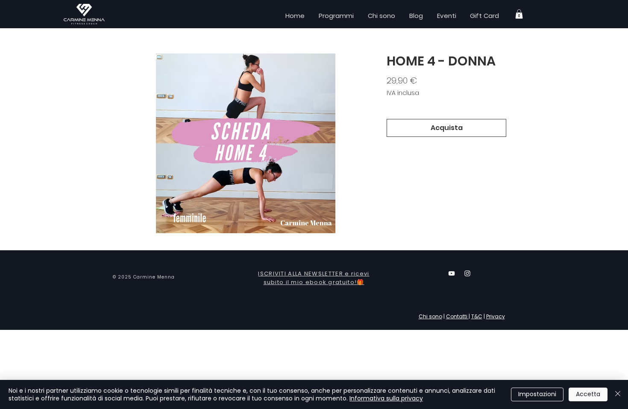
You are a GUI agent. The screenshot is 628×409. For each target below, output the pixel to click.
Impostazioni (537, 394)
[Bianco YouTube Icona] (451, 273)
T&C (476, 316)
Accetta (588, 394)
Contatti (457, 316)
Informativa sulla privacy (386, 398)
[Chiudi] (618, 394)
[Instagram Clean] (467, 273)
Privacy (495, 316)
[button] (519, 14)
